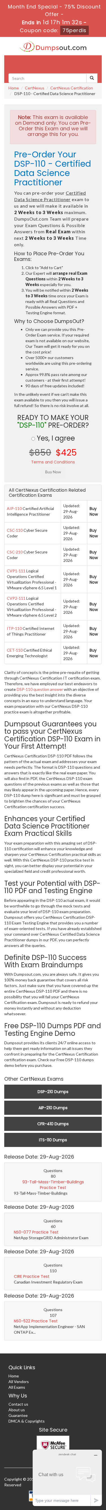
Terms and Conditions (53, 462)
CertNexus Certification (71, 87)
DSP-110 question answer (40, 689)
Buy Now (94, 511)
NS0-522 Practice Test (36, 1321)
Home (13, 87)
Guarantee (18, 1415)
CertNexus (34, 87)
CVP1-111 (16, 570)
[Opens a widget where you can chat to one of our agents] (67, 1477)
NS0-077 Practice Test (36, 1232)
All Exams (16, 1387)
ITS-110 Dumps (53, 1140)
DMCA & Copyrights (26, 1421)
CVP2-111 (16, 598)
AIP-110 (14, 508)
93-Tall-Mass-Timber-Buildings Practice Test (53, 1184)
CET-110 (15, 650)
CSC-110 (15, 530)
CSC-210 (15, 552)
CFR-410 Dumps (53, 1124)
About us (16, 1409)
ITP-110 (14, 628)
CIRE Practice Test (31, 1276)
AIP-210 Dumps (53, 1108)
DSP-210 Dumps (53, 1091)
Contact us (18, 1404)
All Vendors (18, 1381)
